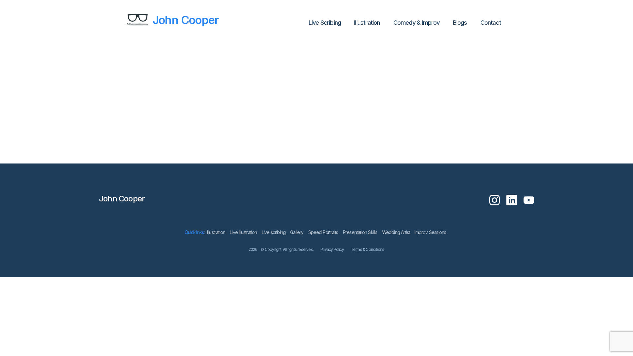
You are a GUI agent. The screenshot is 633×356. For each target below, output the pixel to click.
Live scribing (274, 232)
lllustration (367, 22)
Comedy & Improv (416, 22)
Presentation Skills (360, 232)
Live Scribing (325, 22)
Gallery (296, 232)
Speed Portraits (323, 232)
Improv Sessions (430, 232)
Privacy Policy (332, 249)
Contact (490, 22)
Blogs (460, 22)
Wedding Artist (396, 232)
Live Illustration (243, 232)
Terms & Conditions (367, 249)
